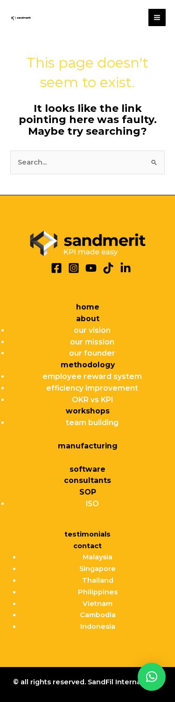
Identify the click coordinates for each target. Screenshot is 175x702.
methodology (88, 364)
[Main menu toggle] (157, 17)
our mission (92, 341)
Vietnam (97, 603)
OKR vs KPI (92, 399)
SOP (87, 492)
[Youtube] (91, 268)
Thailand (97, 580)
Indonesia (97, 626)
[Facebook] (56, 268)
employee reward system (92, 376)
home (87, 307)
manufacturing (88, 445)
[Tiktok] (108, 268)
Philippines (98, 592)
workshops (88, 410)
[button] (152, 677)
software (87, 469)
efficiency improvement (92, 388)
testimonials (87, 534)
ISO (92, 503)
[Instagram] (73, 268)
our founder (92, 353)
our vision (92, 330)
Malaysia (97, 557)
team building (92, 422)
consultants (87, 480)
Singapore (97, 568)
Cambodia (98, 615)
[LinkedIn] (125, 268)
